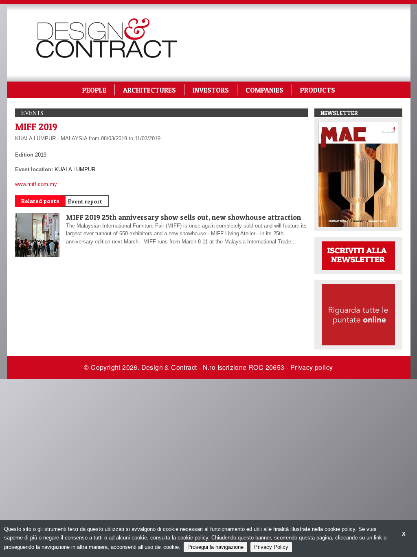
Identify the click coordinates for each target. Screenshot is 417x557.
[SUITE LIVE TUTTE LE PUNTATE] (358, 314)
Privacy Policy (271, 547)
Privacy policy (311, 367)
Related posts (40, 200)
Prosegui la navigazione (215, 547)
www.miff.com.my (36, 184)
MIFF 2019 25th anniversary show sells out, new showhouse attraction (183, 217)
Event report (85, 201)
